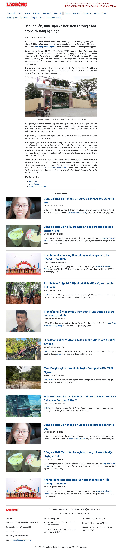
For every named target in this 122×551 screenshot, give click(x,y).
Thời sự (67, 13)
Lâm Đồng (48, 351)
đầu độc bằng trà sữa (77, 213)
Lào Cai (47, 295)
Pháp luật (58, 13)
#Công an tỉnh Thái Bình (38, 186)
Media (27, 13)
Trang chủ (11, 13)
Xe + (41, 18)
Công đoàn (87, 13)
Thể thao (36, 13)
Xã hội (20, 13)
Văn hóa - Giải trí (100, 13)
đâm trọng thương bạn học (45, 47)
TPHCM (47, 408)
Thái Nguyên (48, 380)
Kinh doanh (47, 13)
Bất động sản (12, 18)
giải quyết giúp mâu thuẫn (55, 167)
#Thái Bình (33, 181)
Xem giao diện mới (53, 18)
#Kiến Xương (34, 184)
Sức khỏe (24, 18)
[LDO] (23, 208)
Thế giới (34, 18)
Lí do (59, 354)
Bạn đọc (76, 13)
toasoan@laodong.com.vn (21, 540)
